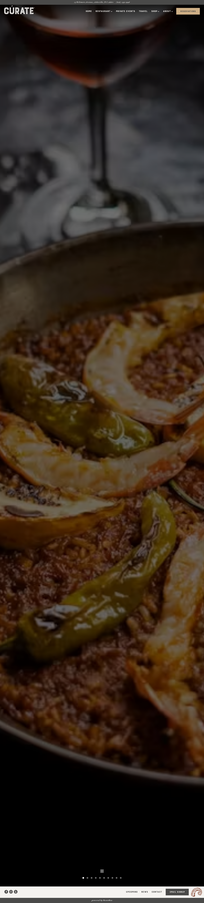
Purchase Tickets (129, 464)
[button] (154, 417)
